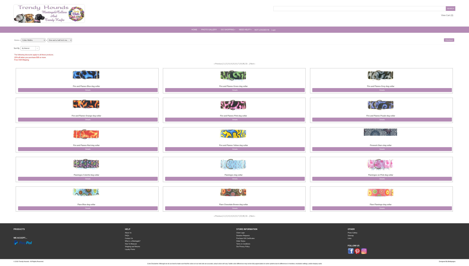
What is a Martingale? (132, 241)
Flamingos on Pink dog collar (380, 175)
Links (350, 238)
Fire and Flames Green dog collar (233, 86)
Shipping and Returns (132, 246)
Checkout (449, 40)
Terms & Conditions (243, 244)
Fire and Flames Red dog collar (86, 145)
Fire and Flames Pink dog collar (233, 116)
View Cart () (447, 15)
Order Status (240, 241)
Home (194, 30)
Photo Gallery (209, 30)
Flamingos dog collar (234, 175)
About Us (128, 233)
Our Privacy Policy (243, 246)
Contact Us (129, 238)
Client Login (240, 233)
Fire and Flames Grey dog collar (380, 86)
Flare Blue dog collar (86, 204)
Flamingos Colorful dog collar (86, 175)
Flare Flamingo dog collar (381, 204)
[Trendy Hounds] (49, 13)
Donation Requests (243, 235)
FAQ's (127, 235)
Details (88, 90)
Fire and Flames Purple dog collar (380, 116)
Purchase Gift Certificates (245, 238)
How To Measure (131, 244)
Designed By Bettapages (447, 261)
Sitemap (351, 235)
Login (273, 30)
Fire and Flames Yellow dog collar (233, 145)
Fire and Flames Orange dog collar (86, 116)
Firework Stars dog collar (381, 145)
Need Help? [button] (244, 30)
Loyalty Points (130, 249)
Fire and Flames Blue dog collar (86, 86)
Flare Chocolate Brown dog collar (233, 204)
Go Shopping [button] (227, 30)
